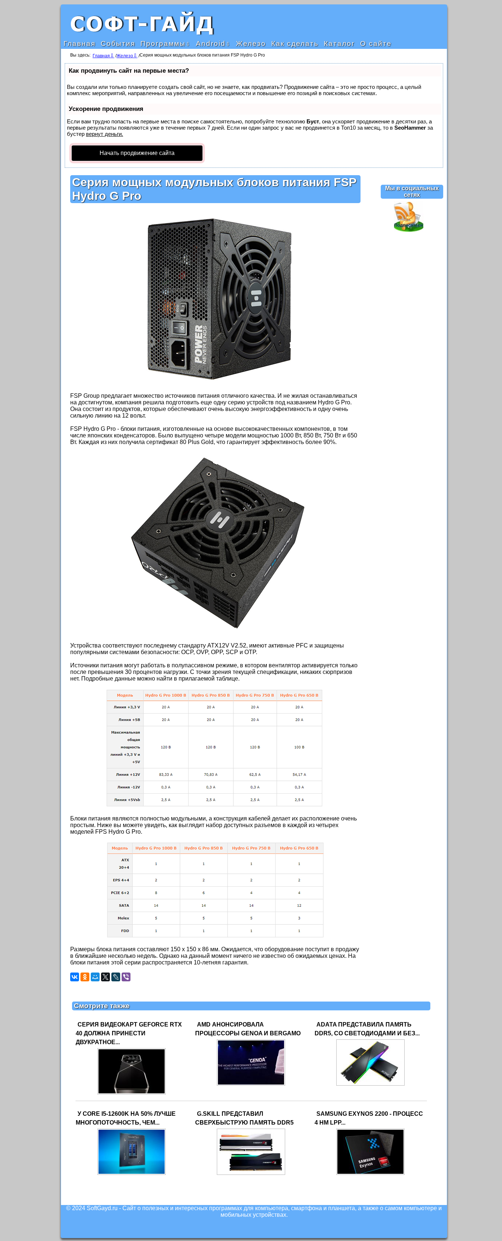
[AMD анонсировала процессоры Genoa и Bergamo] (251, 1085)
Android (211, 43)
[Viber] (126, 977)
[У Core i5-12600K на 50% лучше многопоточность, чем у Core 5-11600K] (131, 1174)
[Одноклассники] (84, 977)
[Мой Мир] (95, 977)
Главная (80, 43)
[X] (105, 977)
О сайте (376, 43)
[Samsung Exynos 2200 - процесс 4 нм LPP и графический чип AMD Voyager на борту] (370, 1174)
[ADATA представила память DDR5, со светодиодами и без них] (370, 1085)
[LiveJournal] (115, 977)
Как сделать (295, 43)
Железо (251, 43)
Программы (163, 43)
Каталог (339, 43)
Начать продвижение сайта (137, 153)
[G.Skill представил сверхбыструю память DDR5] (251, 1174)
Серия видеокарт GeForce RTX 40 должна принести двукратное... (129, 1033)
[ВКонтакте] (74, 977)
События (118, 43)
